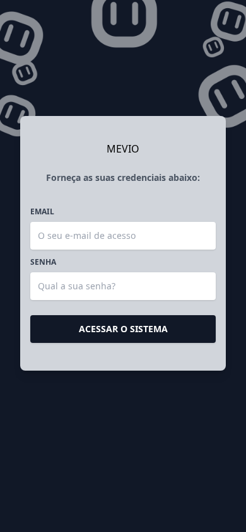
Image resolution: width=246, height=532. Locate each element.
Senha (43, 262)
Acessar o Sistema (123, 329)
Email (42, 212)
